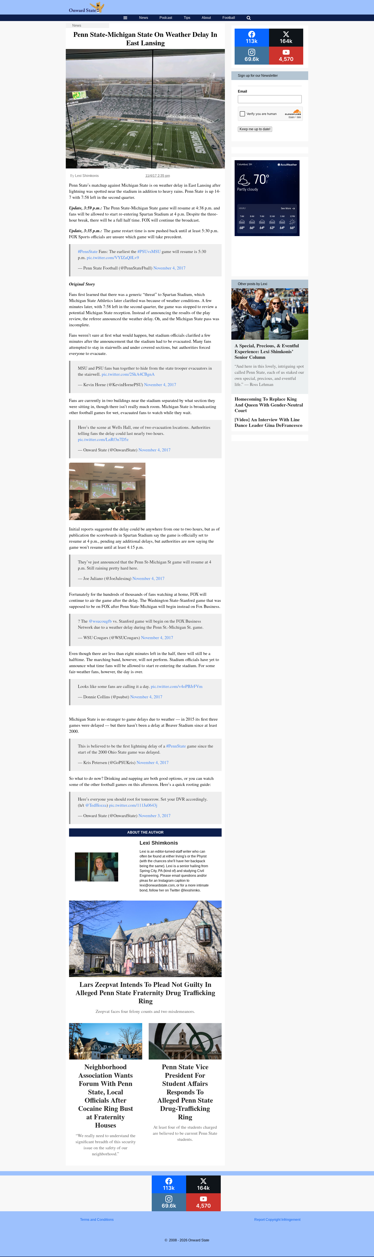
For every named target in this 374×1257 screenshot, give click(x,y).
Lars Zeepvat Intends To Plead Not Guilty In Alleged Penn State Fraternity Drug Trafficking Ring (145, 992)
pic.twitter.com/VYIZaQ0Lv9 (113, 257)
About (206, 18)
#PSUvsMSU (149, 251)
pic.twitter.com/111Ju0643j (133, 805)
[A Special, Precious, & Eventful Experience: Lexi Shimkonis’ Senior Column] (269, 341)
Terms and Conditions (97, 1219)
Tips (187, 18)
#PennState (88, 251)
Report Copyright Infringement (277, 1219)
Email (242, 91)
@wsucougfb (100, 621)
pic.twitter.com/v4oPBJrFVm (177, 686)
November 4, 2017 (169, 268)
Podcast (166, 18)
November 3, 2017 (155, 815)
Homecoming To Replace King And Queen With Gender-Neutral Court (269, 404)
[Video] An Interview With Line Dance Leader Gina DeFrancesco (268, 422)
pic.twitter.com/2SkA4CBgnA (128, 374)
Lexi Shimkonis (87, 176)
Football (228, 18)
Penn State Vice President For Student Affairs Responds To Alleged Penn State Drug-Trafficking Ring (185, 1091)
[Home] (86, 11)
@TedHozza (95, 805)
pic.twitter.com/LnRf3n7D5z (103, 439)
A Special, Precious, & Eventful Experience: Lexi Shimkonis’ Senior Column (267, 351)
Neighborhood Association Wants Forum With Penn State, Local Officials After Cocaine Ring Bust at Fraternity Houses (105, 1095)
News (143, 18)
